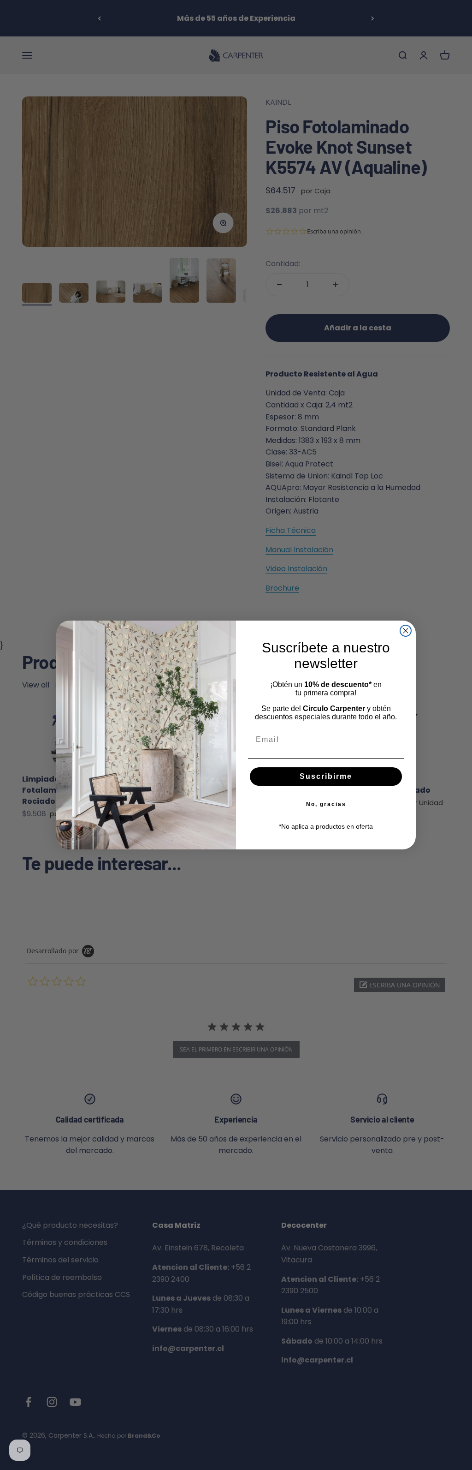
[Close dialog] (405, 630)
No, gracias (326, 804)
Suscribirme (326, 776)
